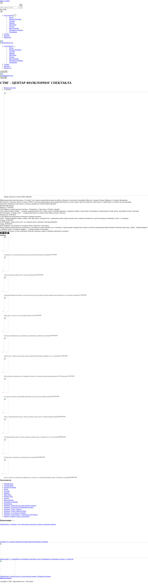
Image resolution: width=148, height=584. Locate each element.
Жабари (12, 53)
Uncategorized (8, 485)
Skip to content (5, 1)
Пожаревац (13, 62)
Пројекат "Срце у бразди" (13, 509)
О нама (6, 64)
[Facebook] (1, 233)
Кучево (11, 57)
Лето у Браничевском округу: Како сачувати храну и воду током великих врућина (31, 416)
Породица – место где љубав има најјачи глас (19, 315)
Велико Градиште (15, 50)
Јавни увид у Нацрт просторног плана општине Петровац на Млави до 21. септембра (32, 356)
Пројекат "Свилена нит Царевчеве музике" (19, 507)
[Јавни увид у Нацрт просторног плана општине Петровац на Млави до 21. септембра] (6, 352)
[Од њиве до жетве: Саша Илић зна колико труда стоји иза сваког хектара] (6, 392)
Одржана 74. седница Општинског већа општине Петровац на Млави (27, 254)
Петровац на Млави (16, 60)
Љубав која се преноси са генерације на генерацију (21, 457)
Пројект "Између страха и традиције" (17, 516)
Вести (11, 48)
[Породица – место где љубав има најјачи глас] (6, 311)
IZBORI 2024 (8, 484)
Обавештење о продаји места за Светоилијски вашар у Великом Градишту (25, 576)
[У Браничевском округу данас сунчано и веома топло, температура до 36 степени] (6, 433)
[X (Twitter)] (3, 233)
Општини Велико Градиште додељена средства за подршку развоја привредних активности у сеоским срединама (41, 295)
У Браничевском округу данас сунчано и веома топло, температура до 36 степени (31, 437)
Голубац (12, 51)
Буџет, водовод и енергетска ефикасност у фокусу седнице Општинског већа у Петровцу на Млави (37, 477)
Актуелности (8, 46)
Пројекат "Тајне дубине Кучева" (15, 511)
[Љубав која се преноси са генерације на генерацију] (6, 453)
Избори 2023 (8, 496)
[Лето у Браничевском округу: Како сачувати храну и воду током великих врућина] (6, 412)
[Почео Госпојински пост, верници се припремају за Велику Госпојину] (6, 332)
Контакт (7, 66)
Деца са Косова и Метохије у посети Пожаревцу (20, 275)
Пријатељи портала (6, 578)
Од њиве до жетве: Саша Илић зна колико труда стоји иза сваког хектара (28, 396)
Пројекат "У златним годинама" (15, 513)
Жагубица (12, 55)
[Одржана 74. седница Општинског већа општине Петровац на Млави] (6, 250)
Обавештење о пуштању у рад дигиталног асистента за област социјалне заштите (28, 524)
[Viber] (6, 233)
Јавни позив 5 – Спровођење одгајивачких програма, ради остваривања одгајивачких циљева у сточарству (37, 559)
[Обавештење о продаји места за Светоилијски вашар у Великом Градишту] (7, 574)
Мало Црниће (14, 59)
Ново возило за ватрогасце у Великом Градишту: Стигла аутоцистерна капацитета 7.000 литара (35, 376)
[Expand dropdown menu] (15, 46)
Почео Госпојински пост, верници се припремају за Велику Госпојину (27, 335)
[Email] (8, 233)
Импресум (7, 68)
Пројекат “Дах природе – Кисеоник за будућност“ (21, 514)
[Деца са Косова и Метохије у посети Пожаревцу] (6, 271)
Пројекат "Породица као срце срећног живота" (20, 505)
